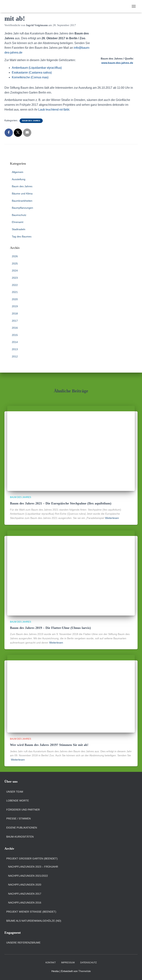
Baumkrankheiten (22, 200)
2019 (15, 306)
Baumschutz (19, 215)
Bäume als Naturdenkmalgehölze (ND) (33, 920)
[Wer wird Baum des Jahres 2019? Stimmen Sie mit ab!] (71, 693)
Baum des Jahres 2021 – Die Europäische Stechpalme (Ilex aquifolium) (60, 503)
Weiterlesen (112, 517)
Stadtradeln (18, 229)
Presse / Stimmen (18, 818)
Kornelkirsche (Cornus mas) (30, 77)
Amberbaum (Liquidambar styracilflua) (37, 67)
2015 (15, 335)
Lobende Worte (17, 800)
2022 (15, 285)
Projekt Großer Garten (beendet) (32, 858)
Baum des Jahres (31, 121)
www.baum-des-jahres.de (117, 62)
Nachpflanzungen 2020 (24, 884)
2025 (15, 263)
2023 (15, 277)
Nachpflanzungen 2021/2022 (28, 875)
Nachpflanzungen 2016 (24, 902)
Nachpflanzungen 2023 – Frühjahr (33, 866)
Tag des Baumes (21, 236)
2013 (15, 349)
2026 (15, 256)
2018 (15, 313)
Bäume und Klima (22, 193)
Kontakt (50, 962)
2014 (15, 342)
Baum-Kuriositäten (20, 836)
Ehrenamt (17, 222)
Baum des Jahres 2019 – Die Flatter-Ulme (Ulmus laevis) (50, 628)
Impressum (68, 962)
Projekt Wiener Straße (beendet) (31, 911)
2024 (15, 270)
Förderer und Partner (23, 809)
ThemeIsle (84, 971)
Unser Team (14, 791)
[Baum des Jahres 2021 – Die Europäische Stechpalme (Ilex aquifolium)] (71, 448)
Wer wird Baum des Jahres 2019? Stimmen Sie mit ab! (49, 745)
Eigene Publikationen (21, 827)
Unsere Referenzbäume (23, 942)
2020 (15, 299)
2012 (15, 356)
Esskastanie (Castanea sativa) (32, 72)
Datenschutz (88, 962)
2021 (15, 292)
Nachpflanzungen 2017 (24, 893)
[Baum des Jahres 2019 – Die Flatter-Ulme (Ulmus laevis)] (71, 572)
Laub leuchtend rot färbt (53, 109)
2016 (15, 327)
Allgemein (17, 172)
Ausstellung (18, 179)
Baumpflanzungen (22, 207)
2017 (15, 320)
